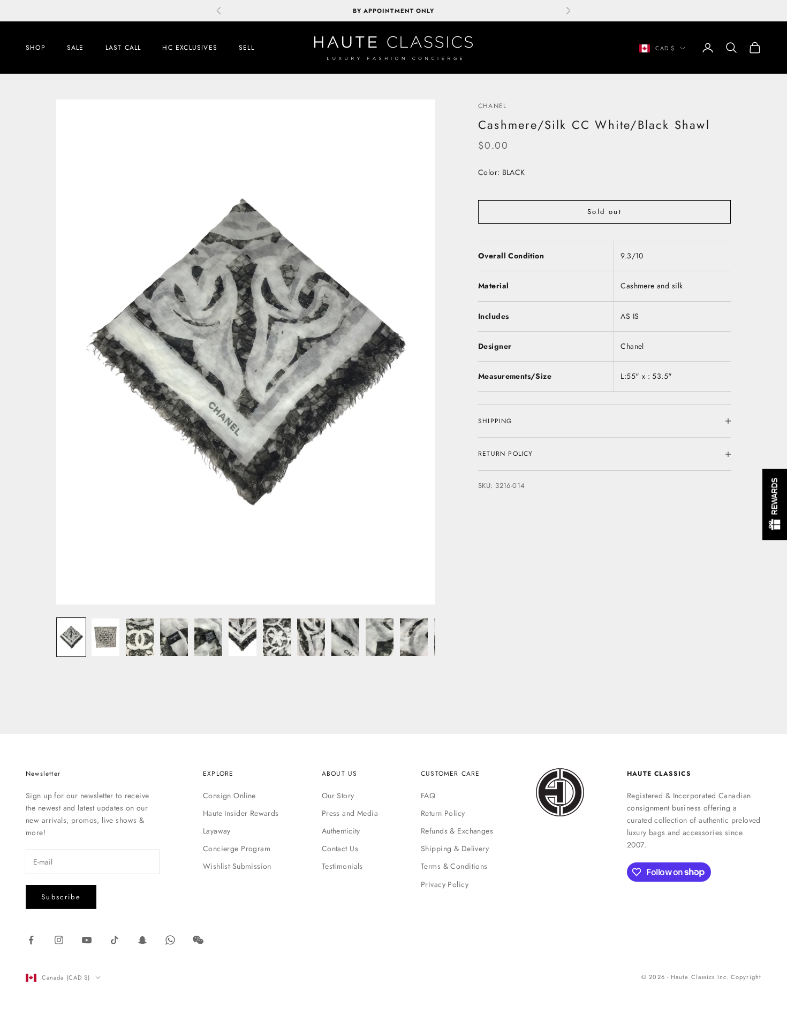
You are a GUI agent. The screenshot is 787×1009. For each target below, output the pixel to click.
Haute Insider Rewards (241, 813)
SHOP (36, 47)
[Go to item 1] (71, 636)
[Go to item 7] (277, 636)
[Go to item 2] (105, 636)
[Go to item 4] (174, 636)
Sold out (604, 212)
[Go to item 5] (208, 636)
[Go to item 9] (345, 636)
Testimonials (342, 866)
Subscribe (61, 897)
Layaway (217, 830)
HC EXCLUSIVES (189, 47)
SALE (75, 47)
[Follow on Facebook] (31, 940)
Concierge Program (236, 848)
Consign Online (229, 795)
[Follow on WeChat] (198, 940)
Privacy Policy (444, 884)
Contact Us (340, 848)
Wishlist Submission (237, 866)
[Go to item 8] (311, 636)
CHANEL (492, 106)
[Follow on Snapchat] (142, 940)
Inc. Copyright (739, 977)
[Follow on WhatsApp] (170, 940)
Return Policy (443, 813)
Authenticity (341, 830)
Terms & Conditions (454, 866)
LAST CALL (123, 47)
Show (774, 504)
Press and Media (350, 813)
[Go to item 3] (140, 636)
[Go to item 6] (243, 636)
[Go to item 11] (414, 636)
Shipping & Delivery (455, 848)
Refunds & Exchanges (457, 830)
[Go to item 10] (380, 636)
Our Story (338, 795)
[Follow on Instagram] (59, 940)
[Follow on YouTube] (86, 940)
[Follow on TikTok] (114, 940)
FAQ (428, 795)
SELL (246, 47)
